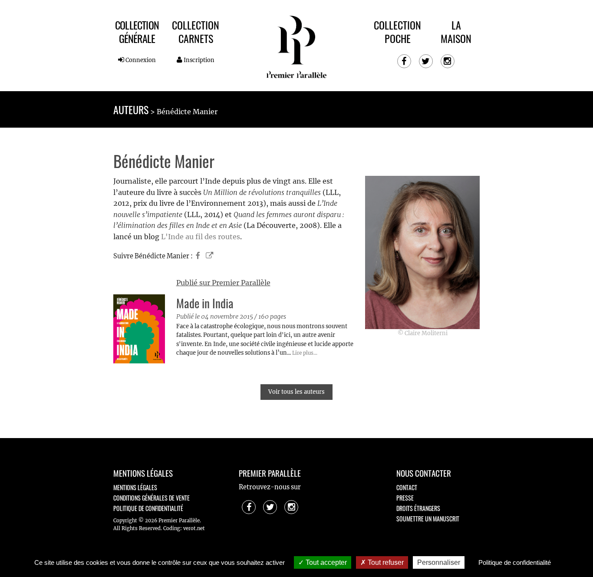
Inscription (198, 59)
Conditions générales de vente (151, 497)
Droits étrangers (418, 508)
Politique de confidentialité (148, 508)
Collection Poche (397, 31)
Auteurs (130, 109)
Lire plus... (304, 353)
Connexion (140, 59)
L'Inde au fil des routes (200, 236)
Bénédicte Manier (187, 111)
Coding (171, 528)
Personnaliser (438, 562)
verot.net (194, 528)
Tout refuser (385, 562)
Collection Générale (137, 31)
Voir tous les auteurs (296, 392)
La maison (456, 31)
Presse (405, 497)
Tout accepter (325, 562)
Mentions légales (135, 487)
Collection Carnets (195, 31)
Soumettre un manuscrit (427, 518)
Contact (406, 487)
